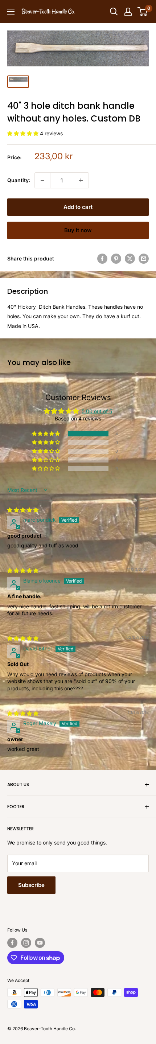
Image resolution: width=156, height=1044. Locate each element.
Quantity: (18, 180)
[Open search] (114, 12)
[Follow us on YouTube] (40, 943)
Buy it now (78, 230)
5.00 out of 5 (97, 411)
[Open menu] (11, 12)
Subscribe (31, 884)
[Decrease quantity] (42, 180)
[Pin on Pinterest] (116, 259)
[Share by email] (144, 259)
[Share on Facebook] (102, 259)
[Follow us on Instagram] (26, 943)
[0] (142, 11)
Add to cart (78, 207)
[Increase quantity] (81, 180)
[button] (23, 133)
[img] (22, 510)
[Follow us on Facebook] (12, 943)
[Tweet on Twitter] (130, 259)
